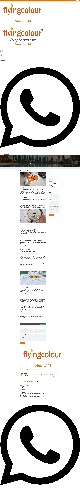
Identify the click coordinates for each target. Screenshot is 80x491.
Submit (22, 343)
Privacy (21, 398)
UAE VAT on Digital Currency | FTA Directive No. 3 (55, 182)
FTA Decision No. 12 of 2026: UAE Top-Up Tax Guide (55, 186)
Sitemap (24, 398)
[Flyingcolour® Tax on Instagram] (27, 187)
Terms (22, 398)
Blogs (1, 55)
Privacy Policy (26, 381)
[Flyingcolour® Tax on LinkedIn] (28, 187)
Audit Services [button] (2, 51)
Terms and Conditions (30, 381)
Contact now (77, 0)
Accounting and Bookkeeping (23, 374)
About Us (21, 381)
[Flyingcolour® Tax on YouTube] (30, 187)
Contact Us (1, 59)
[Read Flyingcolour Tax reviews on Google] (54, 172)
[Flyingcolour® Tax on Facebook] (25, 187)
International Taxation (50, 374)
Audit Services (46, 374)
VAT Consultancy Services (35, 374)
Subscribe (28, 385)
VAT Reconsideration (29, 374)
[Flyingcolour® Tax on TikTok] (31, 187)
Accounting (1, 50)
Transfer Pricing (55, 374)
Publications (1, 56)
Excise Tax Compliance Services (41, 374)
